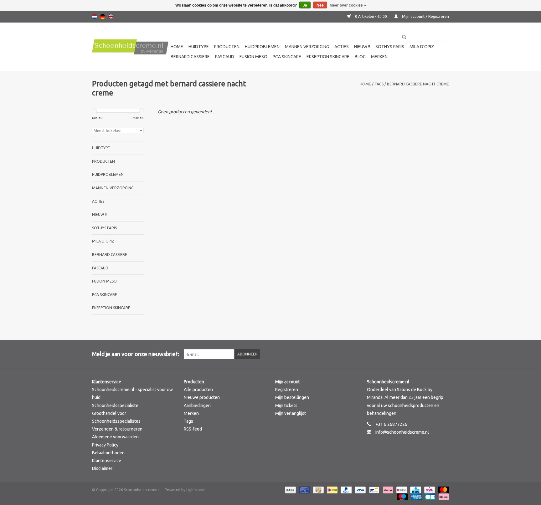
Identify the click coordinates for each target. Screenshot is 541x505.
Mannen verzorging (307, 46)
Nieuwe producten (202, 397)
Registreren (286, 389)
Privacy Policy (105, 444)
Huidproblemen (262, 46)
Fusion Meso (253, 56)
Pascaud (224, 56)
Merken (379, 56)
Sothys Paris (389, 46)
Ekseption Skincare (328, 56)
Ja (305, 5)
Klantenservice (106, 460)
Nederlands (94, 16)
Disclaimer (102, 468)
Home (177, 46)
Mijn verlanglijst (290, 413)
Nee (320, 5)
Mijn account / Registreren (425, 16)
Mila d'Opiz (422, 46)
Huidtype (198, 46)
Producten (227, 46)
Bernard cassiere (190, 56)
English (110, 16)
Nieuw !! (362, 46)
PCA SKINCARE (287, 56)
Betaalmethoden (108, 452)
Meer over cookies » (348, 5)
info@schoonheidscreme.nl (402, 432)
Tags (379, 84)
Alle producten (198, 389)
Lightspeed (195, 490)
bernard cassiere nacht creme (418, 84)
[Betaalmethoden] (290, 489)
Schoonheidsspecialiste (115, 405)
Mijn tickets (286, 405)
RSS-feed (193, 428)
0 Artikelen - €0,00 (371, 16)
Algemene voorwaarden (115, 436)
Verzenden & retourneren (117, 428)
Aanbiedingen (197, 405)
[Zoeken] (402, 37)
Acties (341, 46)
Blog (360, 56)
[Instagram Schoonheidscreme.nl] (444, 354)
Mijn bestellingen (292, 397)
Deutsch (102, 16)
